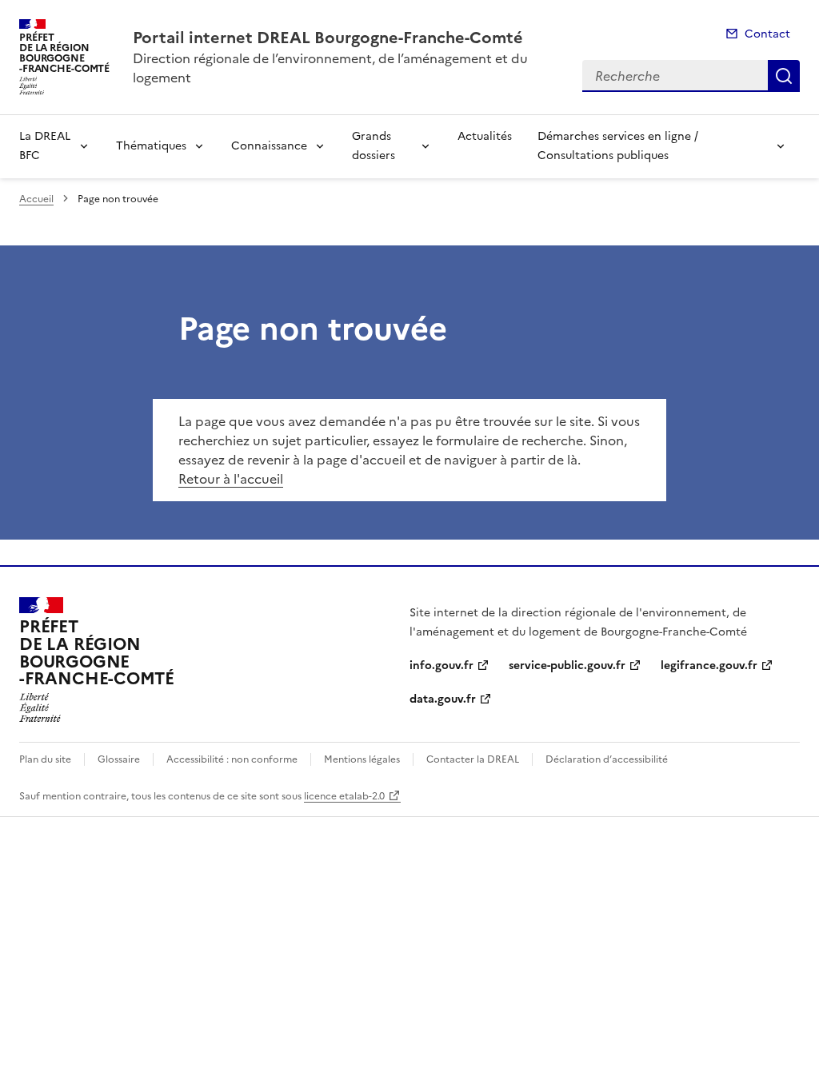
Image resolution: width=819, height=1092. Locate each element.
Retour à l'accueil (230, 478)
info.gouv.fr (441, 665)
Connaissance (269, 145)
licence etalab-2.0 (344, 796)
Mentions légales (362, 759)
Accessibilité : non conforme (232, 759)
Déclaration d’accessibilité (606, 759)
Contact (767, 34)
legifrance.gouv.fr (709, 665)
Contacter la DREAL (472, 759)
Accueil (36, 199)
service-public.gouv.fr (567, 665)
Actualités (484, 136)
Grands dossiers (373, 146)
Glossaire (119, 759)
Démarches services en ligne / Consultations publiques (617, 146)
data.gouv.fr (443, 699)
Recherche (784, 76)
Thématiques (151, 145)
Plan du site (45, 759)
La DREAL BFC (44, 146)
